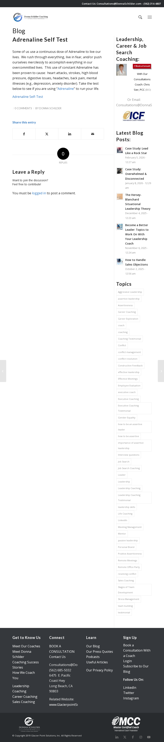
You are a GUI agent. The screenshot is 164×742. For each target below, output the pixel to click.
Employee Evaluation (129, 385)
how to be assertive (128, 436)
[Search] (140, 17)
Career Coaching (127, 311)
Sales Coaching (126, 580)
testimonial (124, 612)
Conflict (122, 345)
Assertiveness (125, 305)
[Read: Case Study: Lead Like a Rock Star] (119, 150)
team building (125, 605)
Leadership (124, 481)
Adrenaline (66, 88)
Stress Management (128, 599)
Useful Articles (97, 662)
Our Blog (93, 646)
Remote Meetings (127, 560)
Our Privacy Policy (99, 670)
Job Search (123, 461)
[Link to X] (125, 737)
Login (127, 661)
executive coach (127, 392)
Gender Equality (126, 417)
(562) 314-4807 (152, 3)
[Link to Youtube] (149, 737)
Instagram (131, 698)
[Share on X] (47, 133)
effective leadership (128, 372)
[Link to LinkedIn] (117, 737)
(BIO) (148, 89)
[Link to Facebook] (133, 737)
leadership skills (126, 506)
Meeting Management (130, 526)
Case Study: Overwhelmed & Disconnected (136, 173)
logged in (39, 193)
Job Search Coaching (129, 468)
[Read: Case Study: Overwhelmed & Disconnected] (119, 170)
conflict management (129, 352)
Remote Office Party (129, 567)
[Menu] (150, 16)
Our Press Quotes (99, 651)
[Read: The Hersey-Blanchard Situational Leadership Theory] (119, 196)
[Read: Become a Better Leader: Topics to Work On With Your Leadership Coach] (119, 226)
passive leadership (128, 540)
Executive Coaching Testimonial (128, 408)
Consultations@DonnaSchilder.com (119, 3)
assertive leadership (129, 298)
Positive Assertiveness (130, 553)
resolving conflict (127, 573)
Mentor (122, 533)
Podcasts (93, 657)
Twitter (128, 693)
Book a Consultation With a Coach (136, 650)
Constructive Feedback (130, 365)
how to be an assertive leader (130, 427)
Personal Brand (126, 546)
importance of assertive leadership (131, 445)
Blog (18, 31)
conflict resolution (127, 358)
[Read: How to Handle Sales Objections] (119, 261)
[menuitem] (140, 17)
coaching (123, 332)
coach (121, 325)
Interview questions (128, 454)
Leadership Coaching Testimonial (129, 497)
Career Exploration (128, 318)
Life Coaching (125, 513)
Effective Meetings (128, 378)
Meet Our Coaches (26, 646)
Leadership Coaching (129, 488)
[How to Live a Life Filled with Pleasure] (3, 371)
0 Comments (23, 108)
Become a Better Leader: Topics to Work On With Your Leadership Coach (137, 234)
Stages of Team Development (126, 590)
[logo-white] (30, 17)
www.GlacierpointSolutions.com (72, 704)
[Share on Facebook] (24, 133)
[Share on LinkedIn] (69, 133)
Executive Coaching (128, 398)
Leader (122, 474)
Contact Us (57, 657)
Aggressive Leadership (130, 291)
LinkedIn (122, 520)
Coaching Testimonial (129, 338)
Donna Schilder (50, 108)
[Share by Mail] (92, 133)
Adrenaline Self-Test (27, 96)
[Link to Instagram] (141, 737)
